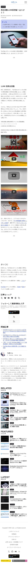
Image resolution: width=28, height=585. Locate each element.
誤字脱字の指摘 (14, 544)
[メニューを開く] (26, 2)
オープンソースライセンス (14, 547)
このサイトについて (14, 531)
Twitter (18, 286)
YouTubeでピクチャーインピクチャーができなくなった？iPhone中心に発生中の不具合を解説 (14, 331)
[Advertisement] (14, 70)
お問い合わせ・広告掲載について (14, 542)
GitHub (16, 355)
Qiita (23, 286)
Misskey (11, 355)
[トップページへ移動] (14, 2)
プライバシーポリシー (14, 536)
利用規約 (14, 534)
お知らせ (14, 539)
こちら (23, 280)
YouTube (3, 6)
